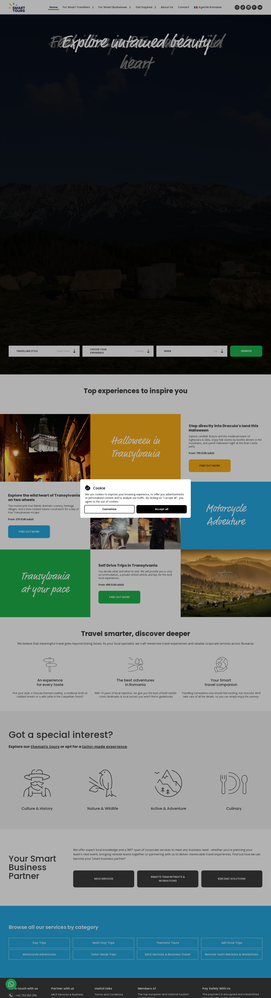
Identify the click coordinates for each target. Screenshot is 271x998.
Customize (109, 509)
